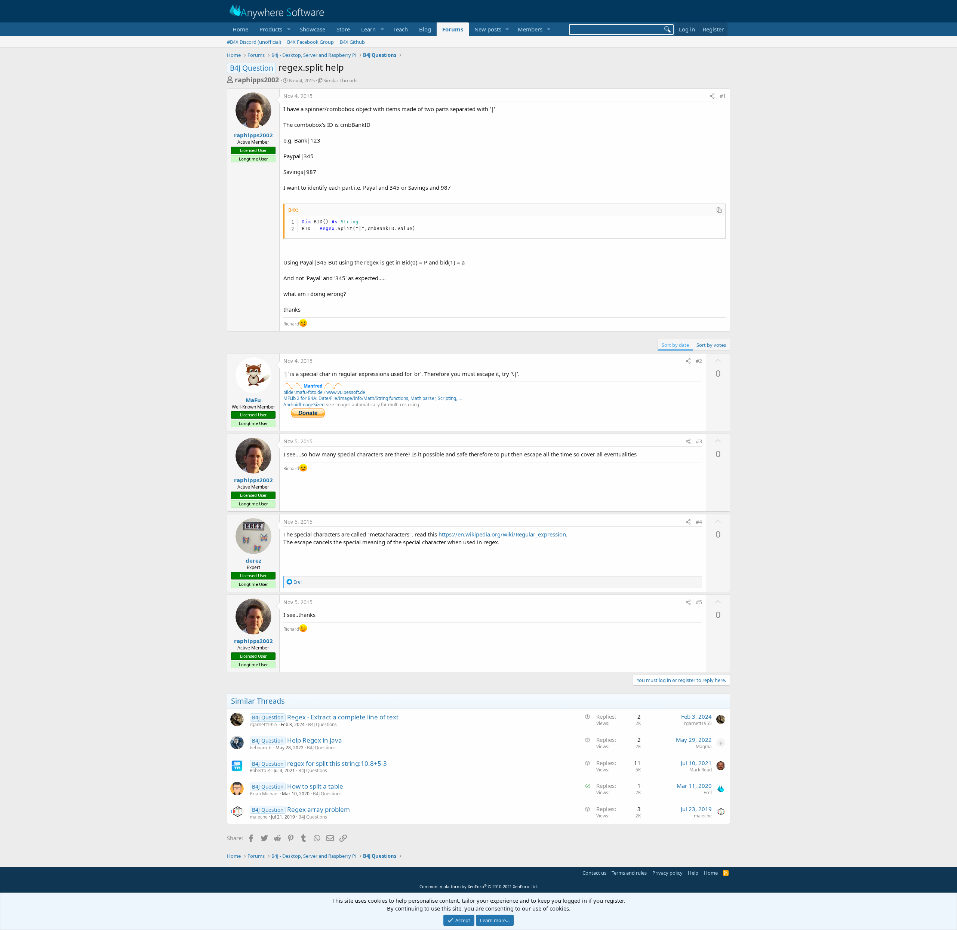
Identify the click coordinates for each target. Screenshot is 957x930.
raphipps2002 (257, 79)
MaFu (253, 400)
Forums (452, 29)
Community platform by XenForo (478, 886)
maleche (259, 817)
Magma (704, 746)
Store (343, 29)
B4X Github (352, 42)
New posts (487, 29)
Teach (400, 29)
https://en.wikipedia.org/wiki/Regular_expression (502, 534)
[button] (274, 29)
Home (240, 29)
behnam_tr (261, 747)
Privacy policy (667, 872)
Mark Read (700, 770)
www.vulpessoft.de (345, 392)
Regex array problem (318, 809)
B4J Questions (322, 724)
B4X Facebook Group (310, 42)
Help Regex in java (314, 740)
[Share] (712, 96)
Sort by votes (711, 345)
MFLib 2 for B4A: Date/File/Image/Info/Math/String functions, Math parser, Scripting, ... (372, 398)
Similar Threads (340, 80)
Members (530, 29)
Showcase (312, 29)
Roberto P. (260, 770)
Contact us (594, 872)
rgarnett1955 (263, 724)
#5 (699, 602)
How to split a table (315, 786)
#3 (699, 441)
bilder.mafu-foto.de (303, 392)
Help (693, 872)
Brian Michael (264, 793)
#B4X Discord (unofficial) (254, 42)
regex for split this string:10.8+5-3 (337, 763)
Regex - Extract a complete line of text (343, 717)
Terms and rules (629, 872)
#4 (699, 521)
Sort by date (675, 345)
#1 (723, 96)
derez (253, 560)
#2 (699, 360)
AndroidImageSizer (303, 404)
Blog (425, 29)
